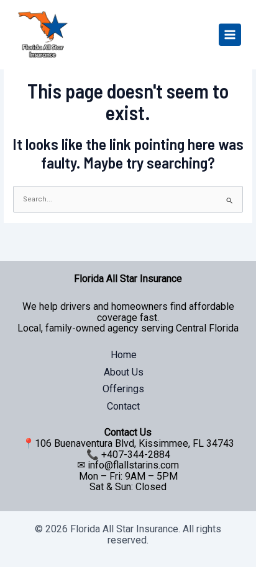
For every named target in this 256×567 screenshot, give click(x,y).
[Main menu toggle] (230, 35)
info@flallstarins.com (133, 465)
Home (124, 355)
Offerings (123, 389)
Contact (123, 406)
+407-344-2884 (135, 454)
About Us (124, 372)
